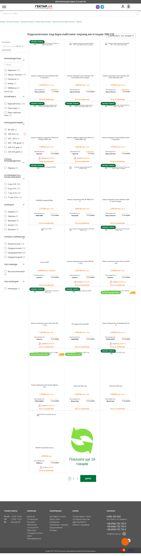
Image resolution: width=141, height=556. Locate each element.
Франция (13, 220)
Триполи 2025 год (115, 386)
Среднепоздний (16, 257)
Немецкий (13, 288)
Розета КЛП (44, 262)
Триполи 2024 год (80, 386)
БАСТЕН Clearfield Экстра (44, 448)
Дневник (31, 516)
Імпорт (12, 225)
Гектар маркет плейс (82, 516)
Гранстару (13, 108)
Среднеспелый (16, 248)
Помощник (54, 522)
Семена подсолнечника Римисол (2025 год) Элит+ (44, 77)
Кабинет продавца (81, 524)
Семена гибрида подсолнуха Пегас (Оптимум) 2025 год (44, 138)
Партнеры (31, 530)
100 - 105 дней (15, 143)
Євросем (13, 70)
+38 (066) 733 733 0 (116, 526)
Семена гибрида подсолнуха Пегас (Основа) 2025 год (80, 138)
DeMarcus (13, 88)
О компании (32, 519)
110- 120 (13, 138)
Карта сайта (55, 519)
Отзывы (53, 530)
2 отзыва (126, 92)
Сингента (13, 79)
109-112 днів (14, 147)
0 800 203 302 (114, 516)
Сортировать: (119, 36)
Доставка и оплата (58, 516)
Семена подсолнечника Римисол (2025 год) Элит (115, 138)
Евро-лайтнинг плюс (12, 114)
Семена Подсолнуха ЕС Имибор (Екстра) (115, 324)
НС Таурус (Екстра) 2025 (80, 324)
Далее (88, 478)
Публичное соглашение (32, 526)
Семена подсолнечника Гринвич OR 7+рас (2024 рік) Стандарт (80, 77)
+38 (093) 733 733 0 (116, 529)
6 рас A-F (13, 188)
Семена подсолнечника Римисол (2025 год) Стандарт (115, 200)
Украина (12, 168)
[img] (46, 56)
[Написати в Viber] (124, 535)
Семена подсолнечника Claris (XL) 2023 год (44, 324)
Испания (12, 229)
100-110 (12, 46)
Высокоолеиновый (14, 272)
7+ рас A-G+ (14, 197)
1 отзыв (55, 92)
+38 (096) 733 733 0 (116, 523)
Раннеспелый (15, 243)
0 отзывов (90, 92)
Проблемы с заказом (59, 524)
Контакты (31, 522)
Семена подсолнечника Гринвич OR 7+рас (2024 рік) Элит (116, 77)
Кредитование (56, 527)
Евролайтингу (16, 103)
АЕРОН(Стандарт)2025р (44, 200)
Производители (34, 538)
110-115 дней (15, 151)
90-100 (12, 129)
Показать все (8, 91)
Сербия (13, 211)
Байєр (11, 83)
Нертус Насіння (16, 74)
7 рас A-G (14, 193)
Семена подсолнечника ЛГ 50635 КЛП (80, 200)
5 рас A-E (13, 184)
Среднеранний (16, 252)
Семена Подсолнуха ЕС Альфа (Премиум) (44, 386)
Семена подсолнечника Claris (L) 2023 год (115, 262)
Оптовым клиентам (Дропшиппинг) (81, 520)
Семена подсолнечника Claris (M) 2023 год (80, 262)
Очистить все (6, 50)
